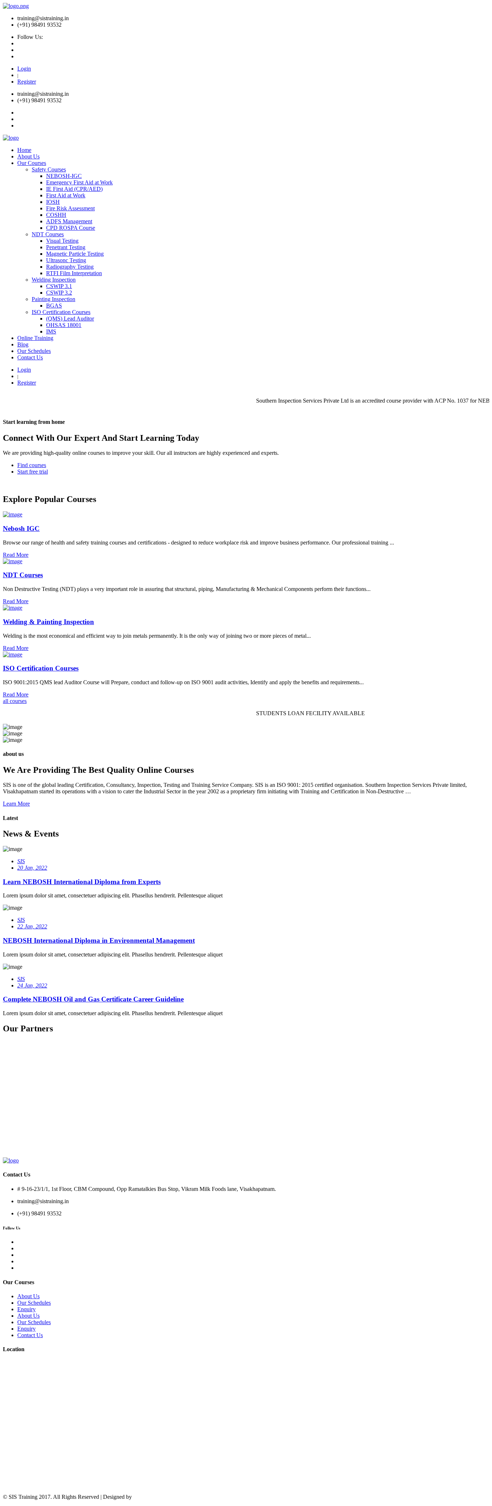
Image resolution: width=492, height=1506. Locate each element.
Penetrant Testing (65, 247)
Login (24, 69)
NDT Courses (48, 234)
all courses (15, 701)
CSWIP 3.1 (59, 286)
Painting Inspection (53, 299)
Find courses (31, 465)
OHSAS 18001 (63, 325)
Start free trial (32, 472)
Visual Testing (62, 241)
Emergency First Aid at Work (79, 182)
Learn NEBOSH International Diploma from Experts (82, 882)
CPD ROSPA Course (70, 228)
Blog (22, 344)
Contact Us (30, 357)
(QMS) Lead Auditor (70, 318)
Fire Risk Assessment (70, 208)
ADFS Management (69, 221)
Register (26, 82)
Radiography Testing (70, 267)
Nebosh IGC (21, 528)
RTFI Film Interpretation (74, 273)
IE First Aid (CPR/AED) (74, 189)
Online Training (35, 338)
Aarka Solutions (151, 1497)
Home (24, 150)
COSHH (56, 215)
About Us (28, 156)
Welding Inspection (54, 280)
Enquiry (26, 1309)
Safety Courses (49, 169)
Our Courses (31, 163)
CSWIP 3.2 (59, 293)
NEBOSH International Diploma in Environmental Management (99, 940)
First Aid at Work (65, 195)
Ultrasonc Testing (66, 260)
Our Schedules (34, 351)
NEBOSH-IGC (64, 176)
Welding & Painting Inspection (48, 622)
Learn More (16, 804)
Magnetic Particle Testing (75, 254)
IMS (51, 331)
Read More (15, 555)
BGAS (54, 305)
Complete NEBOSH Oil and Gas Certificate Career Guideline (93, 999)
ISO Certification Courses (61, 312)
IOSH (53, 202)
